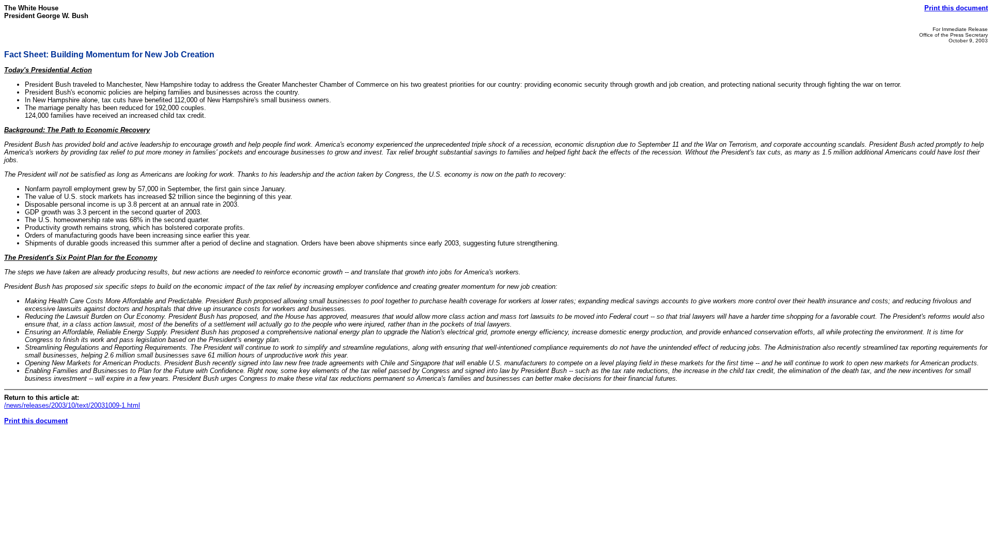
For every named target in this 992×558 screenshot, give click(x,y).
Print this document (956, 8)
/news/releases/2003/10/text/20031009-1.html (72, 405)
